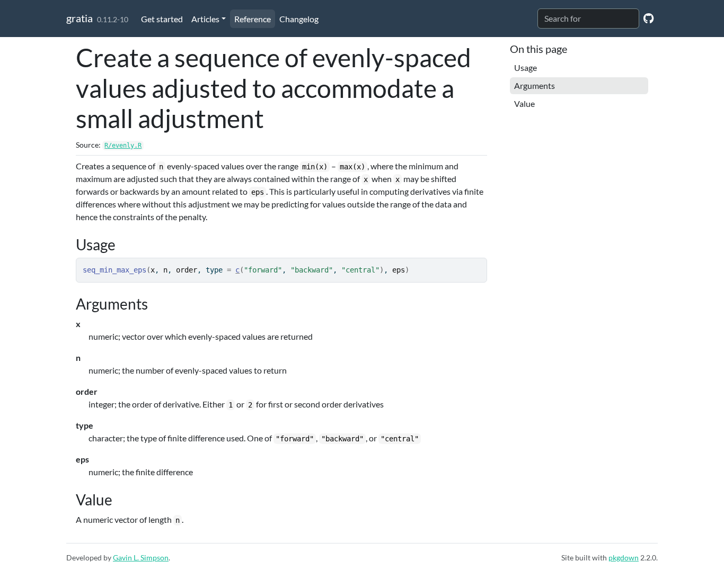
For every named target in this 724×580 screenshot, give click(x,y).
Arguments (534, 85)
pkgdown (623, 557)
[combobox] (588, 18)
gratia (79, 18)
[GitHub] (648, 17)
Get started (162, 19)
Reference (252, 19)
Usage (525, 67)
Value (524, 103)
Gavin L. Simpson (141, 557)
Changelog (299, 19)
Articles (205, 19)
